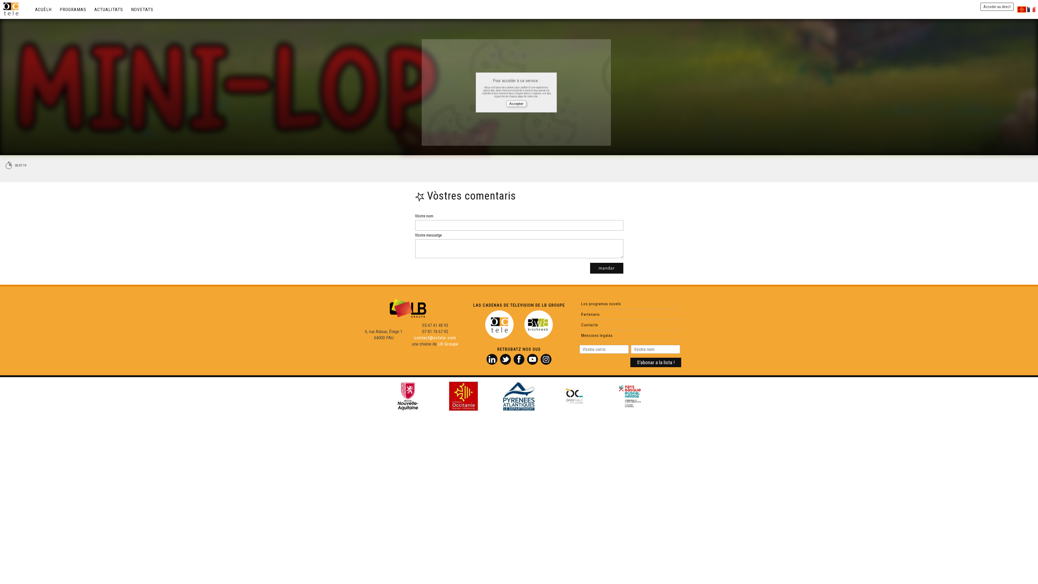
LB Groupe (448, 344)
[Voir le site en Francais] (1031, 9)
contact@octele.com (435, 337)
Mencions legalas (597, 335)
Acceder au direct (997, 6)
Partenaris (590, 314)
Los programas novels (601, 303)
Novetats (142, 9)
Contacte (589, 325)
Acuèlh (43, 9)
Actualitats (108, 9)
